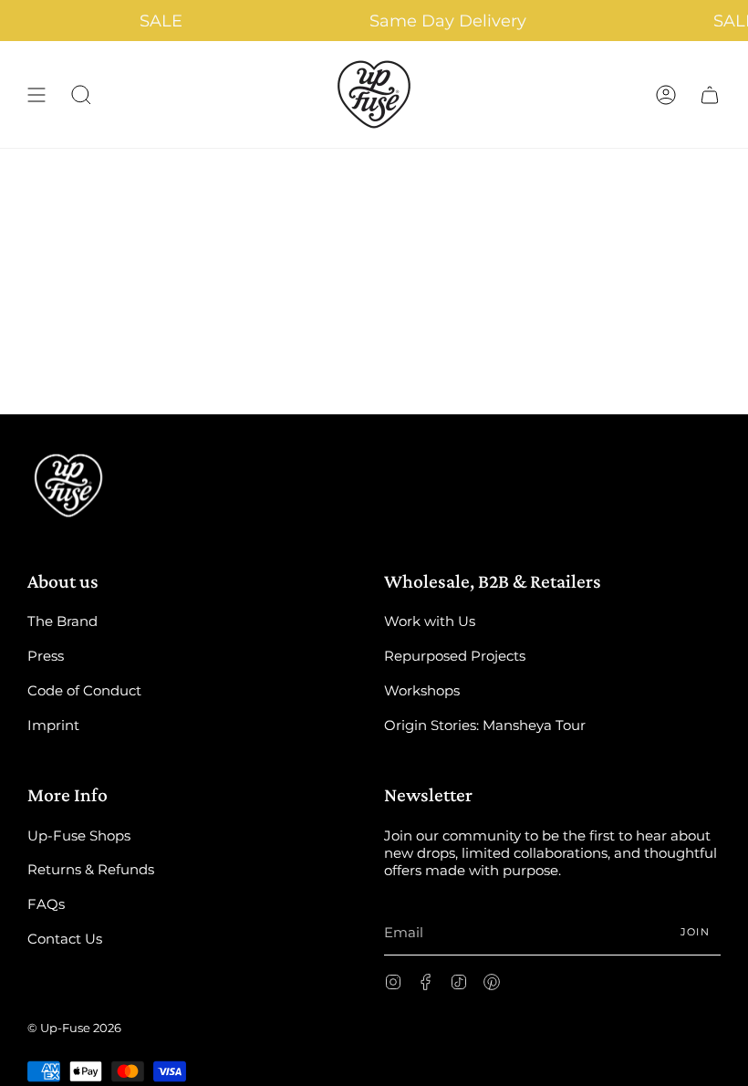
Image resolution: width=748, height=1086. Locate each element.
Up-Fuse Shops (78, 835)
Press (45, 655)
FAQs (46, 904)
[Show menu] (36, 94)
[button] (81, 94)
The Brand (62, 621)
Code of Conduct (84, 690)
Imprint (53, 725)
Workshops (422, 690)
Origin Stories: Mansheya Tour (485, 725)
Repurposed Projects (454, 655)
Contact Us (64, 938)
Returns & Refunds (90, 869)
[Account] (666, 94)
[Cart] (710, 94)
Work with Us (429, 621)
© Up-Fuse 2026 (74, 1027)
